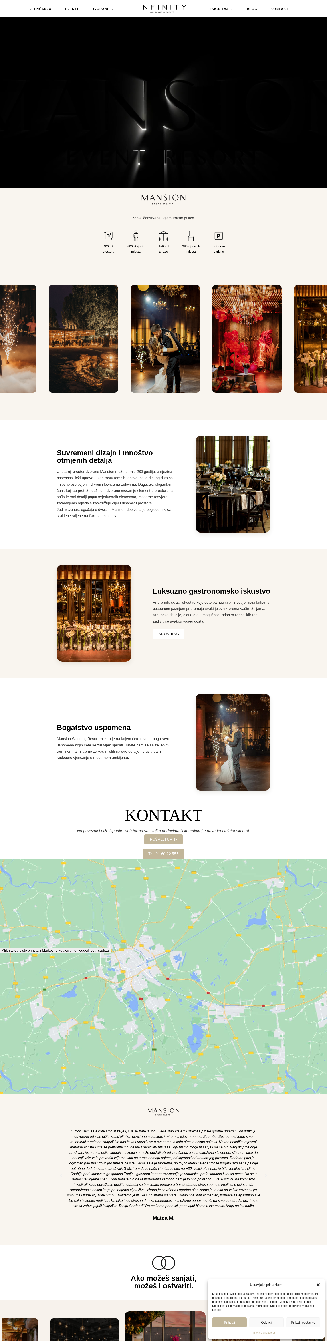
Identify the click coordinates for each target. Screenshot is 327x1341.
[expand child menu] (116, 6)
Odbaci (266, 1322)
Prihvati (229, 1322)
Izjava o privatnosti (264, 1332)
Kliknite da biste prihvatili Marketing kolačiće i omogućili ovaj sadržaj (56, 950)
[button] (318, 1285)
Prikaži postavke (303, 1322)
